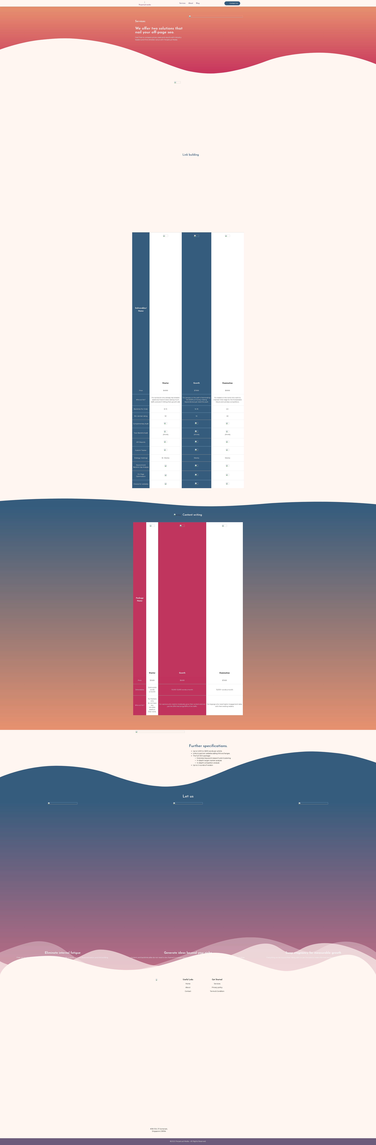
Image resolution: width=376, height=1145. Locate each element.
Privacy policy (217, 987)
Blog (197, 3)
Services (182, 3)
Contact (188, 991)
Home (188, 984)
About (190, 3)
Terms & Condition (217, 991)
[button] (232, 3)
